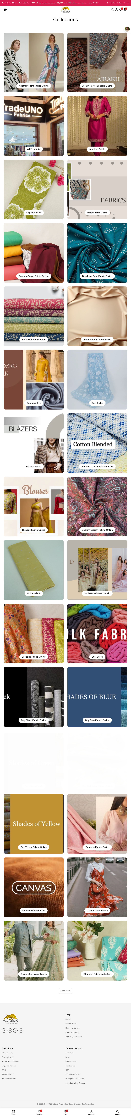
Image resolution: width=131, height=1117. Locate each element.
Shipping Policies (9, 1066)
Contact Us (70, 1066)
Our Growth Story (73, 1074)
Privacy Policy (7, 1057)
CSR (67, 1070)
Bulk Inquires (71, 1061)
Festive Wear (71, 1024)
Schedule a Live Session (75, 1083)
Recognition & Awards (75, 1079)
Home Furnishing (73, 1028)
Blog (67, 1057)
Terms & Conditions (10, 1061)
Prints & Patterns (72, 1032)
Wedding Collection (74, 1036)
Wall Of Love (7, 1053)
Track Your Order (9, 1079)
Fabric (68, 1019)
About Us (69, 1053)
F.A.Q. (4, 1070)
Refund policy (7, 1074)
